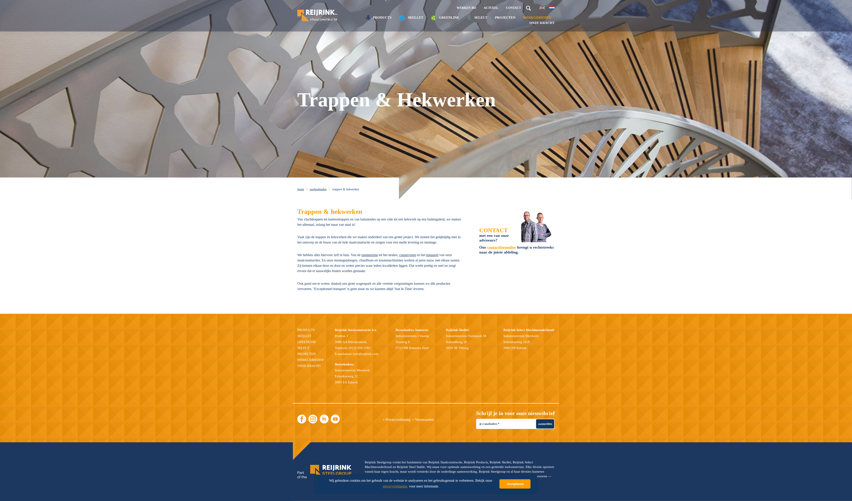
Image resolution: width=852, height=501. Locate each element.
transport (432, 255)
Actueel (491, 8)
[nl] (552, 7)
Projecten (505, 17)
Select (480, 17)
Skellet (415, 17)
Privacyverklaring (398, 419)
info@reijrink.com (366, 354)
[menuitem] (303, 189)
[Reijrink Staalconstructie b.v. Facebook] (301, 419)
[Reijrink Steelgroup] (324, 471)
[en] (542, 7)
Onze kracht (542, 23)
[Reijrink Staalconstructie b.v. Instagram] (312, 419)
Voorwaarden (424, 419)
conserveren (407, 255)
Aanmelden (545, 423)
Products (381, 17)
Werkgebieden (537, 17)
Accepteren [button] (515, 484)
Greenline (448, 17)
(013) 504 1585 (360, 348)
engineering (369, 255)
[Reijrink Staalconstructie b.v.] (317, 16)
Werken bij (466, 8)
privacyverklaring (395, 486)
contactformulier (501, 247)
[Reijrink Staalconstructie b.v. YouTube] (335, 419)
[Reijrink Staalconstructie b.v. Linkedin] (324, 419)
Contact (513, 8)
